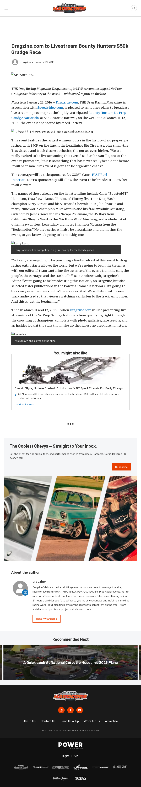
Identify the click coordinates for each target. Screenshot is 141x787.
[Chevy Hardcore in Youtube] (79, 710)
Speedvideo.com (50, 108)
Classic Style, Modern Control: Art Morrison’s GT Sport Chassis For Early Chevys (69, 388)
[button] (70, 75)
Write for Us (92, 721)
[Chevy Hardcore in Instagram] (61, 710)
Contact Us (48, 721)
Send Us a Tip (70, 721)
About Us (29, 721)
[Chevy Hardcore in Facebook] (70, 710)
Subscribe (121, 466)
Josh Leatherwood (24, 404)
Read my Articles (46, 618)
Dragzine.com (67, 102)
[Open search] (134, 8)
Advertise (111, 721)
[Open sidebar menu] (6, 8)
